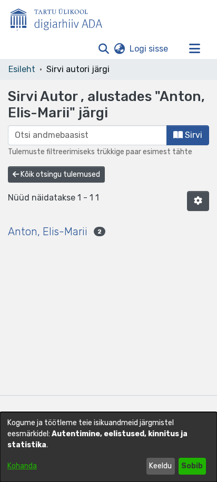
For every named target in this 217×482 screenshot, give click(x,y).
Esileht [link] (21, 69)
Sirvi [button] (192, 135)
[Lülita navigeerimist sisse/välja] (194, 49)
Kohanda (22, 465)
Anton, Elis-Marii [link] (47, 231)
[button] (103, 49)
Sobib (192, 465)
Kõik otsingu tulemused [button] (59, 174)
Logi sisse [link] (149, 49)
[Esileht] (60, 17)
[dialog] (108, 447)
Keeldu (160, 465)
